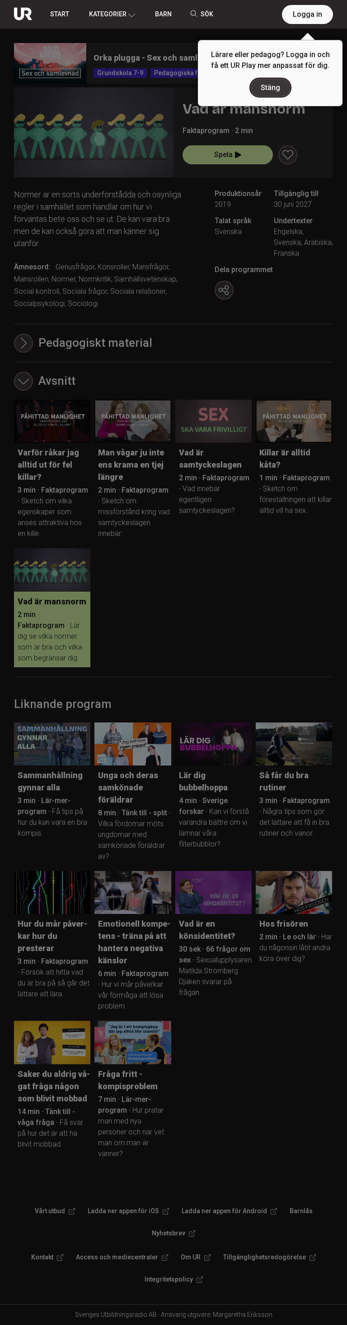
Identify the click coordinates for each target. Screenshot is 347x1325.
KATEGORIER (108, 14)
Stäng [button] (270, 87)
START (59, 14)
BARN (163, 14)
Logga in (307, 14)
